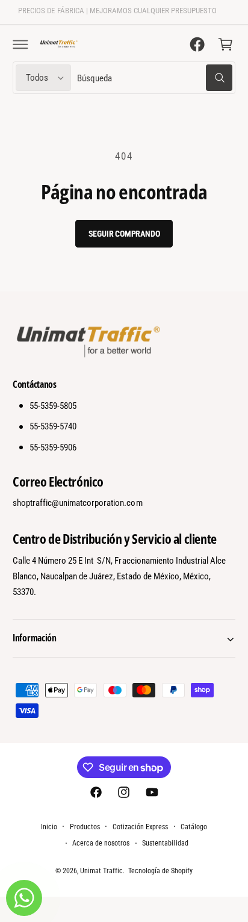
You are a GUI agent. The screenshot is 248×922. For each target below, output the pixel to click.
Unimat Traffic (101, 871)
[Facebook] (197, 44)
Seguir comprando (124, 233)
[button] (20, 44)
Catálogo (194, 827)
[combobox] (154, 78)
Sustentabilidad (165, 843)
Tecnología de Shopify (160, 871)
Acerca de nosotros (100, 843)
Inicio (49, 827)
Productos (85, 827)
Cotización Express (140, 827)
